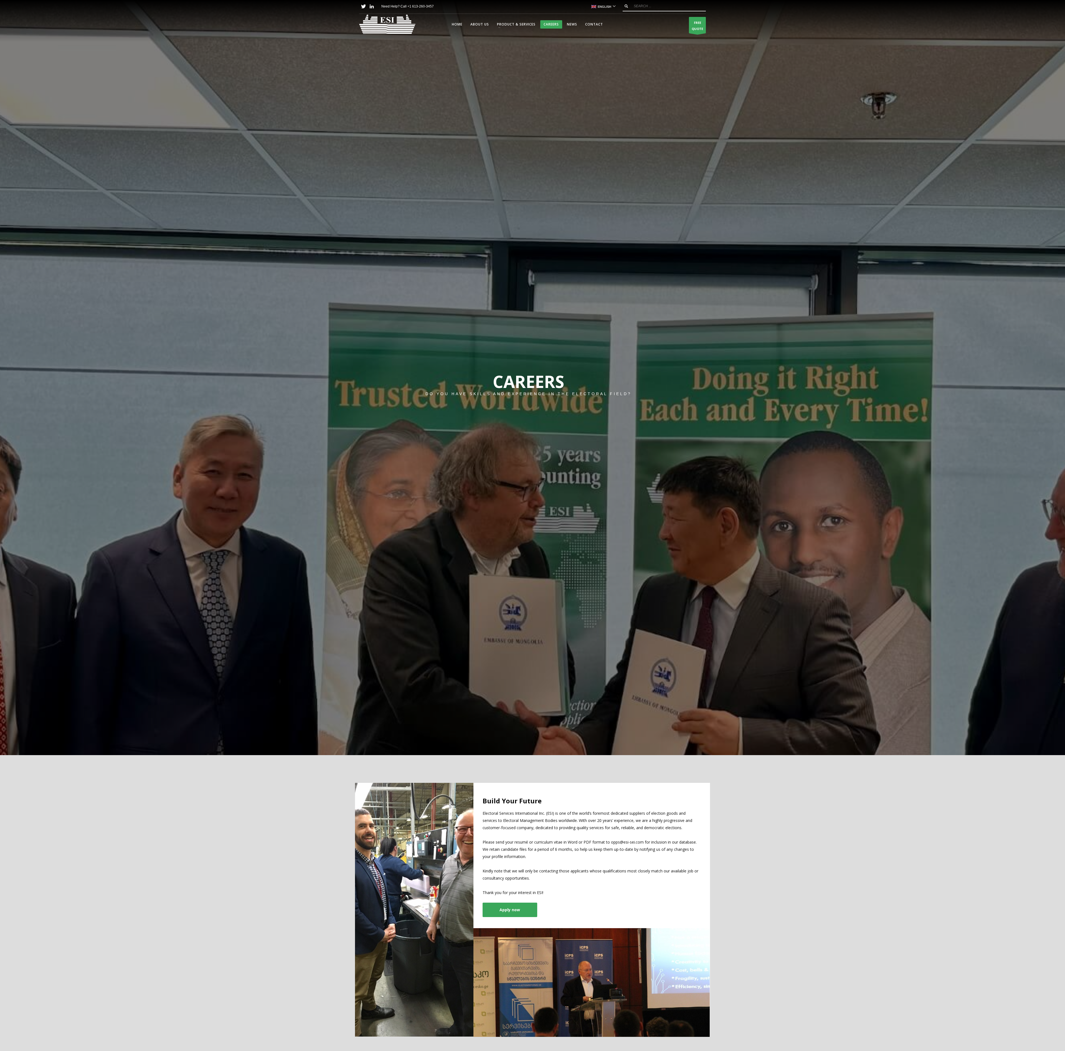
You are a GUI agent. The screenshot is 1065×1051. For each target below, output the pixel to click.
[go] (626, 6)
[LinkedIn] (371, 6)
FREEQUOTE (697, 26)
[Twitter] (363, 6)
